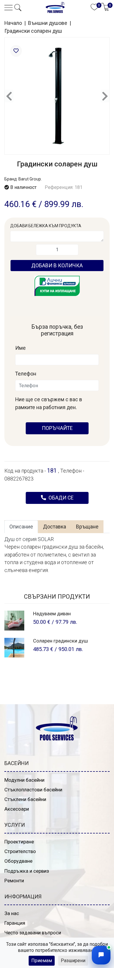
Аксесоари (16, 809)
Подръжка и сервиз (26, 871)
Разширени (73, 960)
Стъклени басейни (25, 799)
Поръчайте (57, 428)
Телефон (25, 374)
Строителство (20, 851)
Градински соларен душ (33, 31)
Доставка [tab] (54, 527)
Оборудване (18, 861)
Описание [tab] (21, 527)
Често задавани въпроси (32, 933)
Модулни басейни (24, 780)
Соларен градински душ (60, 641)
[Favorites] (16, 51)
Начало (13, 23)
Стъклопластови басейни (33, 790)
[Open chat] (101, 955)
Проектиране (19, 842)
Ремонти (14, 880)
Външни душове (47, 23)
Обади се (60, 498)
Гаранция (14, 923)
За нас (11, 913)
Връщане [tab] (87, 527)
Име (20, 348)
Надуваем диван (52, 613)
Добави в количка (57, 265)
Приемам (41, 960)
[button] (18, 8)
